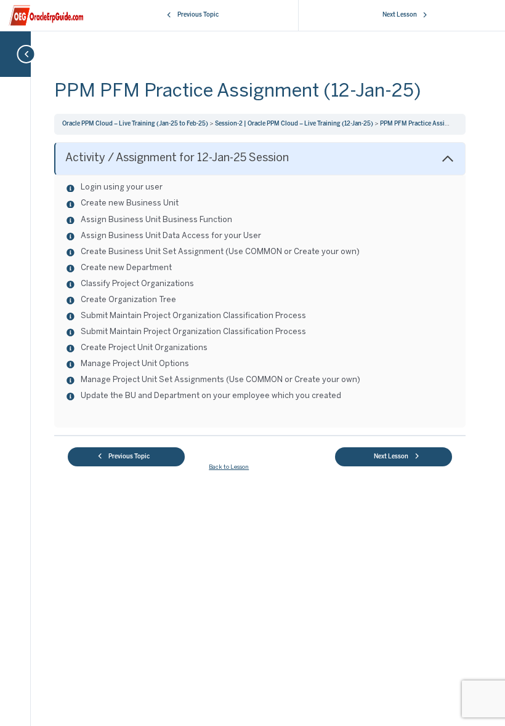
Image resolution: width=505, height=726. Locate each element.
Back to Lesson (229, 467)
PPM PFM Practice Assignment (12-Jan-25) (439, 124)
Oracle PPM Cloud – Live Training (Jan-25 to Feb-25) (135, 124)
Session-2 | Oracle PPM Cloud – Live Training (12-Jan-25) (294, 124)
